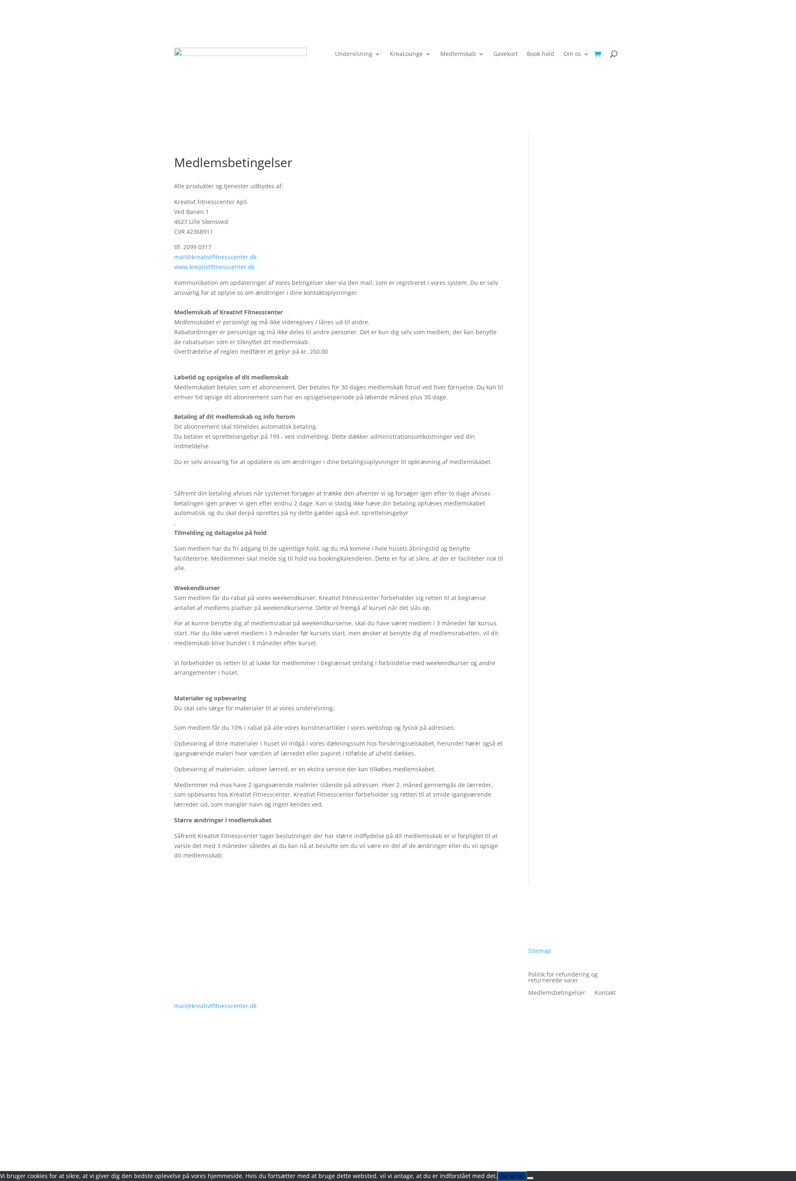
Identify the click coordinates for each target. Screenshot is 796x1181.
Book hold (540, 54)
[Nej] (530, 1178)
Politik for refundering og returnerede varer (563, 978)
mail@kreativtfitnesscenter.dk (215, 257)
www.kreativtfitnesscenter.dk (214, 267)
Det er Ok (512, 1176)
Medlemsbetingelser (556, 993)
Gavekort (505, 54)
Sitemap (539, 951)
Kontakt (605, 993)
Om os (572, 54)
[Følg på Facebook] (417, 965)
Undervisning (353, 54)
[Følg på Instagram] (433, 965)
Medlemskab (458, 54)
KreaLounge (406, 54)
